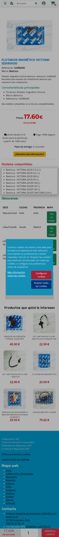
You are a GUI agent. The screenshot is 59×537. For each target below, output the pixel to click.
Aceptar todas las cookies (41, 284)
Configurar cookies (41, 275)
